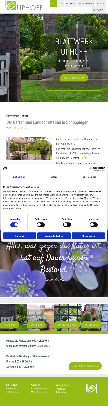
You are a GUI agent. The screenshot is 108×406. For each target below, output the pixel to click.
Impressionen (98, 10)
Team (61, 3)
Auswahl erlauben (54, 236)
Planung (100, 3)
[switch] (41, 224)
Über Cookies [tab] (89, 177)
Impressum (61, 389)
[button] (74, 77)
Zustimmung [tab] (19, 177)
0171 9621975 (45, 388)
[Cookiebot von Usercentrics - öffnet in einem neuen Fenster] (92, 169)
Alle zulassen (88, 236)
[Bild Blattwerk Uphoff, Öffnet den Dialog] (29, 148)
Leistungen (71, 3)
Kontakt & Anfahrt (64, 385)
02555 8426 (43, 346)
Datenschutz (62, 392)
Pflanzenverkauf (86, 3)
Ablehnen (19, 236)
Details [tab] (54, 177)
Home (53, 3)
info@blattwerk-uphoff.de (41, 392)
